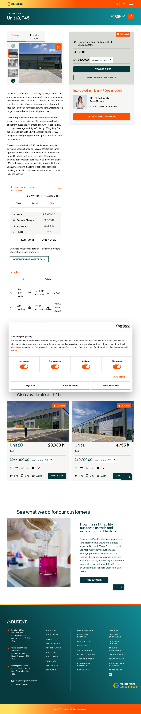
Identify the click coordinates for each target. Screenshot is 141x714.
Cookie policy (116, 654)
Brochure (103, 69)
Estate (48, 279)
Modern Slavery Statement (117, 664)
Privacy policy (116, 659)
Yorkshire (51, 661)
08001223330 (21, 684)
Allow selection (70, 385)
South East (52, 630)
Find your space (85, 630)
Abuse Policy (116, 670)
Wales (49, 639)
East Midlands (53, 643)
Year (52, 203)
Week (18, 203)
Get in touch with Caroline (102, 116)
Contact (113, 630)
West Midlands (53, 648)
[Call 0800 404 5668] (117, 4)
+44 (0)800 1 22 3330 (105, 106)
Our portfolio (84, 641)
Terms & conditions (115, 649)
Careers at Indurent (114, 642)
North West (52, 657)
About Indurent (85, 659)
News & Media (84, 670)
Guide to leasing (86, 654)
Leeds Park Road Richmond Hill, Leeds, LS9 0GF (95, 43)
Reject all (30, 385)
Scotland (51, 670)
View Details (57, 476)
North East (52, 652)
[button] (13, 80)
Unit (23, 279)
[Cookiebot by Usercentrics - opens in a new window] (118, 326)
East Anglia (52, 665)
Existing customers (115, 636)
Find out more (94, 580)
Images (16, 35)
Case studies (84, 646)
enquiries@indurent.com (22, 681)
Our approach (84, 650)
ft (112, 16)
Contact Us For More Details (29, 259)
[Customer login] (124, 4)
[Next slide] (65, 438)
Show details (118, 377)
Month (35, 203)
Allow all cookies (111, 385)
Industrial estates (82, 636)
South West (52, 635)
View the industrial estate (101, 77)
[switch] (55, 366)
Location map (35, 36)
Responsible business (83, 664)
